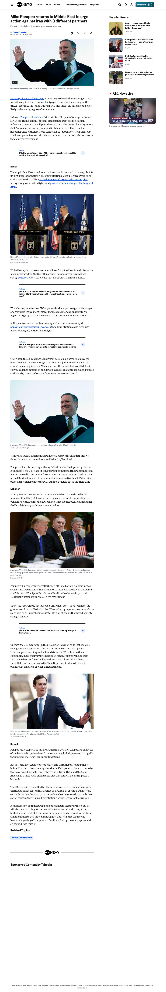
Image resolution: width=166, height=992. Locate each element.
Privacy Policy (32, 985)
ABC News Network (19, 985)
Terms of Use (123, 985)
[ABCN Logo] (24, 5)
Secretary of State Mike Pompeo (27, 98)
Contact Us (149, 985)
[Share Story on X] (78, 33)
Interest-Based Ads (90, 985)
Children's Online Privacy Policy (71, 985)
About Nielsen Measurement (108, 985)
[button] (12, 4)
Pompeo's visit (25, 277)
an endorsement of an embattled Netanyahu (63, 179)
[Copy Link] (91, 33)
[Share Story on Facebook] (71, 33)
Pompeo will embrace (31, 117)
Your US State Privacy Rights (48, 985)
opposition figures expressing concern (30, 326)
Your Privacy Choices (136, 985)
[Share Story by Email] (84, 33)
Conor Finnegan (19, 32)
